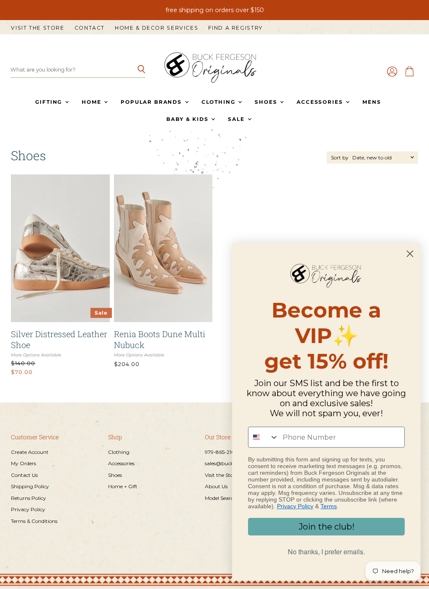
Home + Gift (122, 486)
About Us (216, 486)
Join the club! (326, 527)
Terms (328, 506)
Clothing (219, 102)
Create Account (30, 452)
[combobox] (263, 437)
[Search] (134, 69)
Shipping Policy (30, 486)
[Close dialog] (410, 253)
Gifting (49, 102)
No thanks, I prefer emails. (326, 551)
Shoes (267, 102)
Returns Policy (28, 498)
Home (92, 102)
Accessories (321, 102)
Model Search (221, 498)
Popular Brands (152, 102)
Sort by (340, 158)
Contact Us (24, 475)
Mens (371, 102)
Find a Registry (235, 28)
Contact (90, 28)
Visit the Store (37, 28)
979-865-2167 (221, 452)
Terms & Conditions (34, 521)
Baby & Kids (188, 119)
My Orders (23, 463)
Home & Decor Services (156, 28)
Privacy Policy (28, 509)
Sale (237, 119)
